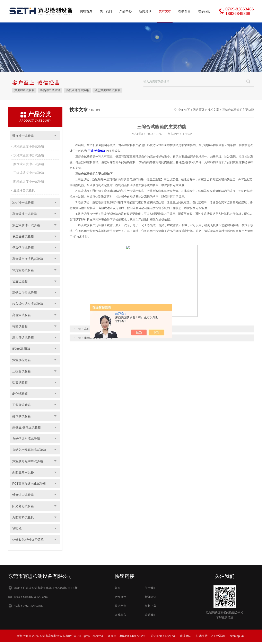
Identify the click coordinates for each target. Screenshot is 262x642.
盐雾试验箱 (20, 382)
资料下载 (150, 605)
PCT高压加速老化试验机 (29, 483)
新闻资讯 (145, 11)
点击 (55, 135)
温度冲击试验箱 (24, 90)
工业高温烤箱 (21, 405)
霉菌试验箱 (20, 326)
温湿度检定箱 (21, 360)
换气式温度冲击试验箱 (28, 164)
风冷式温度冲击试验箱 (28, 146)
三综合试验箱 (21, 371)
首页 (118, 587)
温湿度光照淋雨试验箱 (27, 461)
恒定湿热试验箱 (23, 270)
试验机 (16, 528)
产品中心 (125, 11)
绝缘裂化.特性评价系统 (28, 539)
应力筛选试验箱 (23, 337)
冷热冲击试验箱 (50, 90)
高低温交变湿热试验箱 (27, 259)
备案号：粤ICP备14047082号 (127, 636)
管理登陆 (185, 636)
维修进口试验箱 (23, 495)
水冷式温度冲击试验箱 (28, 155)
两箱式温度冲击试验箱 (28, 181)
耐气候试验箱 (21, 416)
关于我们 (106, 11)
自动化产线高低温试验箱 (29, 450)
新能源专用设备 (23, 472)
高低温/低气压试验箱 (26, 427)
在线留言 (184, 11)
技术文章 (165, 11)
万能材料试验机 (23, 517)
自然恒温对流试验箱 (26, 438)
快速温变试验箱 (23, 236)
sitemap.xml (237, 636)
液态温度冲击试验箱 (107, 90)
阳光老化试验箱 (23, 506)
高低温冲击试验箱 (77, 90)
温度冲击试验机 (24, 190)
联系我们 (204, 11)
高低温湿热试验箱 (24, 292)
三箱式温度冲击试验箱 (28, 172)
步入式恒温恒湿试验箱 (27, 303)
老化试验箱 (20, 393)
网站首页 (86, 11)
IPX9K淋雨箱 (21, 348)
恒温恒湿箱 (20, 281)
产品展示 (120, 596)
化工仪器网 (217, 636)
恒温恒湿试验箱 (23, 247)
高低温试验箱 (21, 315)
